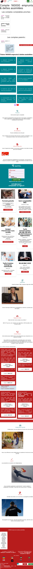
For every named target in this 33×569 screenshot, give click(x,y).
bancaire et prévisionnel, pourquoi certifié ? (25, 61)
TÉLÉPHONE (12, 176)
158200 (2, 15)
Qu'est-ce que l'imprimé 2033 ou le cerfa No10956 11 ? (25, 90)
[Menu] (26, 1)
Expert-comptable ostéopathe (7, 388)
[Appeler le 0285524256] (18, 1)
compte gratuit (8, 209)
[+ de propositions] (16, 421)
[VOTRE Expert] (18, 564)
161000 (2, 29)
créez (25, 246)
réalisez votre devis (25, 212)
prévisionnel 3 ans (8, 241)
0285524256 (7, 566)
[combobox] (16, 170)
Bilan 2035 (25, 271)
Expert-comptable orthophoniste (5, 386)
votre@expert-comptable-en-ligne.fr (16, 184)
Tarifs (25, 564)
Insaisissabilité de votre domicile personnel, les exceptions (8, 99)
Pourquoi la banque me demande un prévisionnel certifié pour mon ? (25, 71)
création (8, 273)
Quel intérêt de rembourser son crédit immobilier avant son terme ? (8, 80)
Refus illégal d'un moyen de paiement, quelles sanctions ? (25, 99)
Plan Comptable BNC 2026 (26, 45)
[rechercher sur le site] (0, 568)
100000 (2, 41)
